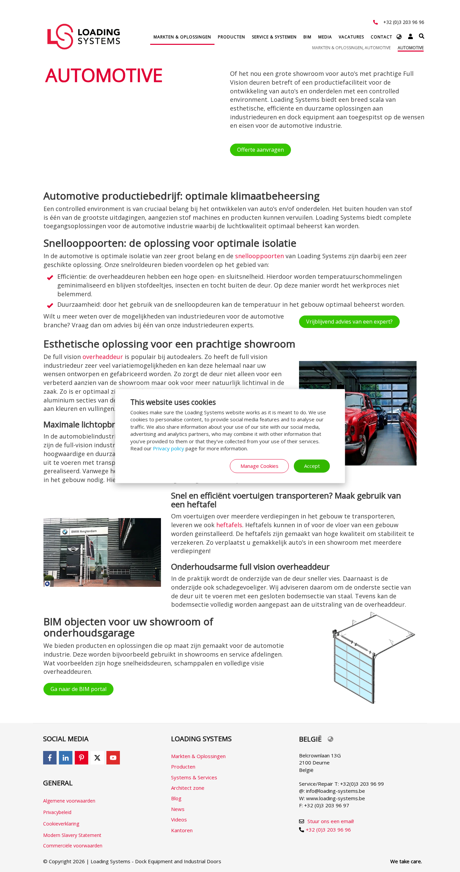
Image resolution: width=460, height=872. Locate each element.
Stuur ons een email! (330, 821)
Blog (176, 798)
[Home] (83, 36)
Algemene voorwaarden (69, 801)
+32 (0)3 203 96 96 (403, 22)
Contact (381, 37)
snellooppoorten (260, 256)
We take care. (406, 861)
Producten (231, 37)
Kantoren (182, 830)
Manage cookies (259, 465)
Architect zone (187, 787)
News (178, 809)
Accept (312, 465)
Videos (179, 819)
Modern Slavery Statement (72, 835)
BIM (307, 37)
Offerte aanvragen (260, 149)
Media (325, 37)
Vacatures (351, 37)
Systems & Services (194, 777)
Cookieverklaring (61, 823)
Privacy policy (168, 448)
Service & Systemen (274, 37)
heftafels (229, 525)
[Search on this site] (421, 36)
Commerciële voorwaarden (72, 845)
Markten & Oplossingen (182, 37)
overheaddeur (103, 357)
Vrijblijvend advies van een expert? (349, 321)
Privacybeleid (57, 812)
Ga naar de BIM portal (78, 689)
